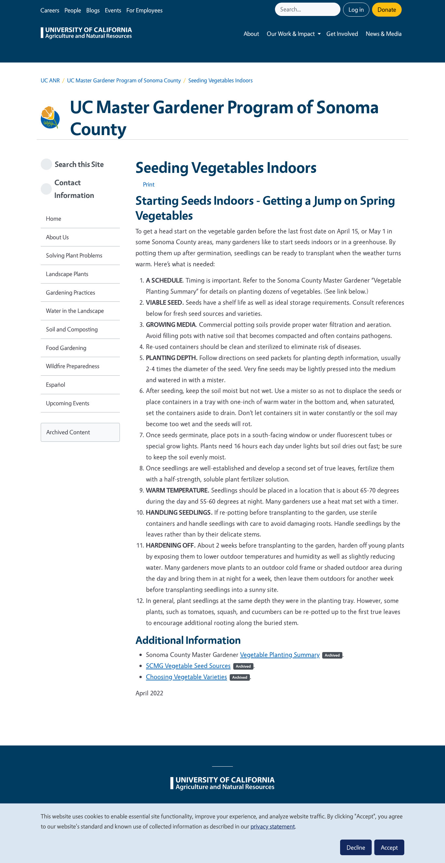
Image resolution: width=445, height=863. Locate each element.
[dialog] (222, 833)
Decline (356, 847)
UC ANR (50, 80)
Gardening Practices (70, 292)
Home (53, 218)
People (73, 10)
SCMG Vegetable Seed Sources (198, 665)
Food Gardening (66, 348)
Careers (49, 10)
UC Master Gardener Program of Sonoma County (124, 80)
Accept (389, 847)
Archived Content (68, 432)
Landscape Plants (67, 274)
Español (55, 384)
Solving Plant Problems (74, 255)
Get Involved (342, 33)
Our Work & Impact (291, 33)
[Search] (336, 9)
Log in (356, 9)
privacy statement (273, 826)
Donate (387, 9)
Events (113, 10)
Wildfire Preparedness (72, 366)
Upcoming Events (67, 403)
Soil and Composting (72, 329)
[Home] (86, 33)
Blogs (93, 10)
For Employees (144, 10)
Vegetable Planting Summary (290, 654)
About (251, 33)
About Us (57, 237)
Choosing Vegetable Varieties (196, 677)
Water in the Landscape (75, 310)
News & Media (384, 33)
